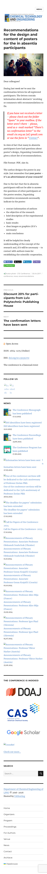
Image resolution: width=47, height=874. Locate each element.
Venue (7, 839)
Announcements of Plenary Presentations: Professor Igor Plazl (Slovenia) (21, 632)
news (16, 276)
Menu (39, 9)
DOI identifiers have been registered (22, 426)
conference (8, 276)
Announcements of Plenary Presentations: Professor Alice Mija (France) (21, 605)
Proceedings (10, 827)
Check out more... (12, 752)
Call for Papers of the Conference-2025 (23, 529)
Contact (33, 137)
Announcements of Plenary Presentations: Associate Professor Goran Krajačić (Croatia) (20, 579)
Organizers (9, 814)
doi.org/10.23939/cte (19, 358)
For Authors (9, 833)
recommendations (26, 276)
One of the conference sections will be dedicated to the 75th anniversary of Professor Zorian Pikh (22, 490)
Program (8, 820)
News (6, 845)
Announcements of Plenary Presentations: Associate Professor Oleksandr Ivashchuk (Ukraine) (21, 552)
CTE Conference (23, 274)
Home (7, 808)
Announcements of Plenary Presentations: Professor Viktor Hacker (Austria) (23, 658)
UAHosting (19, 796)
